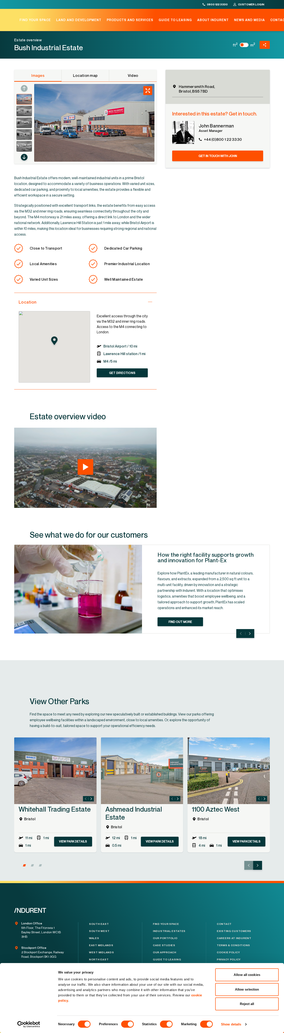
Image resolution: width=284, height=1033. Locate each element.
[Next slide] (249, 633)
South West (99, 931)
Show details (231, 1024)
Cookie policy (228, 952)
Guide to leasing (175, 20)
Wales (94, 938)
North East (98, 959)
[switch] (127, 1024)
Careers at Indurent (234, 938)
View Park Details (73, 841)
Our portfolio (165, 938)
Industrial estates (169, 931)
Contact (224, 924)
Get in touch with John (218, 156)
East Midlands (101, 945)
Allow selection (247, 989)
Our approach (164, 952)
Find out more (180, 622)
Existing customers (234, 931)
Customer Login (251, 4)
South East (99, 924)
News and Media (249, 20)
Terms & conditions (233, 945)
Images (37, 75)
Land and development (78, 20)
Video (133, 75)
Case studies (164, 945)
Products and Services (130, 20)
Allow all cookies (247, 975)
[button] (24, 157)
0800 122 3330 (217, 4)
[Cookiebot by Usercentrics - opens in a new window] (28, 1024)
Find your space (35, 20)
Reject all (247, 1004)
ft (235, 45)
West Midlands (101, 952)
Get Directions (122, 373)
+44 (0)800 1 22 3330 (223, 139)
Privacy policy (229, 959)
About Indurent (213, 20)
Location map (85, 75)
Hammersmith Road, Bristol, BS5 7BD (197, 88)
